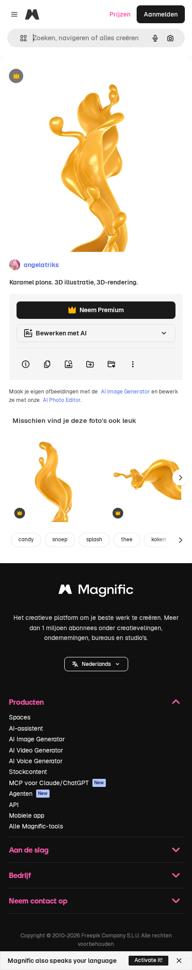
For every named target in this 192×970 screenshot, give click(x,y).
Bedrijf (20, 875)
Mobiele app (26, 815)
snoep (59, 539)
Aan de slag (29, 849)
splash (94, 539)
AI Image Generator (125, 391)
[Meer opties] (133, 364)
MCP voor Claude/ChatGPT (56, 783)
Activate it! (148, 960)
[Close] (179, 960)
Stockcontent (28, 772)
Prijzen (119, 14)
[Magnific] (96, 591)
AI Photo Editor (61, 400)
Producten (26, 702)
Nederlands (96, 664)
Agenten (28, 794)
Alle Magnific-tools (36, 826)
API (14, 805)
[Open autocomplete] (20, 38)
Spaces (19, 717)
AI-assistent (26, 728)
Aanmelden (161, 14)
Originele (59, 76)
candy (25, 539)
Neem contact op (38, 900)
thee (127, 539)
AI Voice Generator (36, 761)
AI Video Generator (36, 750)
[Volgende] (180, 477)
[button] (96, 664)
